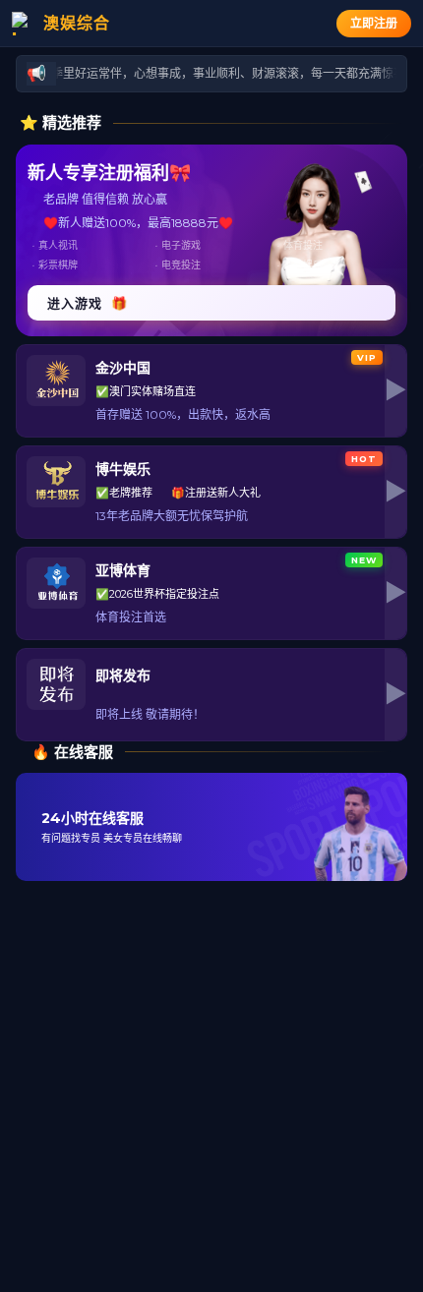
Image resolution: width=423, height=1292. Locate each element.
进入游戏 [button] (87, 303)
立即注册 (373, 23)
